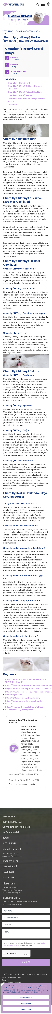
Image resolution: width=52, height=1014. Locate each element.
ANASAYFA (9, 816)
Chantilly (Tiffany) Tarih (18, 83)
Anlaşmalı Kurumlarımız (12, 856)
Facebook (13, 784)
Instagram (23, 784)
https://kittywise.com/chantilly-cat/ (22, 698)
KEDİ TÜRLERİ (8, 34)
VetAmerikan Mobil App (12, 890)
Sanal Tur (5, 980)
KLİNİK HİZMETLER (12, 822)
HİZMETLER (9, 883)
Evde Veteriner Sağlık (11, 893)
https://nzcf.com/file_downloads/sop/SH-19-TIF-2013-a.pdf (25, 680)
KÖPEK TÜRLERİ (11, 861)
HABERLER (8, 872)
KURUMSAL (9, 877)
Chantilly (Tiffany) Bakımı (19, 95)
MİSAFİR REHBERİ (12, 849)
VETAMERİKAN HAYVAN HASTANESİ (17, 31)
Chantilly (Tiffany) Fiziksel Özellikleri (25, 92)
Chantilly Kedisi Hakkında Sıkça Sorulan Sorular (26, 99)
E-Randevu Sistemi (10, 887)
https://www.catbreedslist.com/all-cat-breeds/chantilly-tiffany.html (24, 708)
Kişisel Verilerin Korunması (11, 978)
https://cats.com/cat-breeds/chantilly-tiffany (24, 702)
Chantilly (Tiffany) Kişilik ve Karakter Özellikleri (25, 87)
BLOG (36, 31)
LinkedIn (32, 784)
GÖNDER (26, 962)
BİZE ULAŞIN (9, 843)
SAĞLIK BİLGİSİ (11, 832)
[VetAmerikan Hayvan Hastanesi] (14, 4)
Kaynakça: (12, 104)
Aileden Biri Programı (11, 853)
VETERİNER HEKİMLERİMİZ (17, 827)
